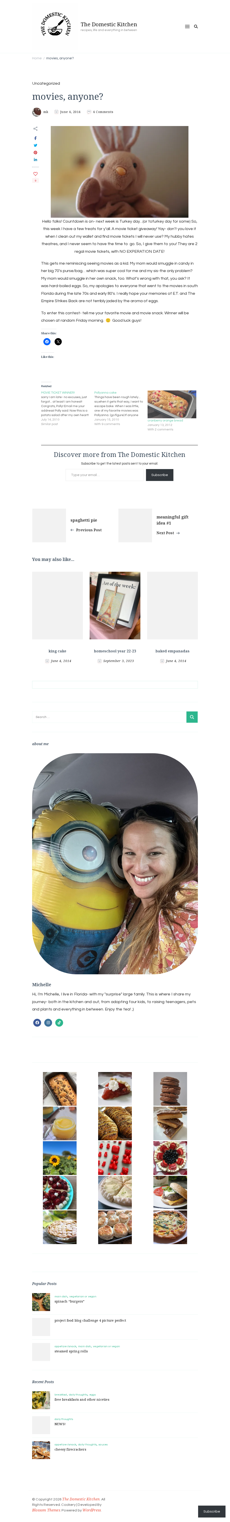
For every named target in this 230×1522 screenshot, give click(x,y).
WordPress (91, 1510)
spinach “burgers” (69, 1301)
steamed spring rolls (71, 1351)
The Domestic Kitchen (109, 24)
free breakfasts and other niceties (82, 1399)
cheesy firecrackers (70, 1449)
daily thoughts (78, 1394)
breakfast (61, 1394)
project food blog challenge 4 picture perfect (90, 1320)
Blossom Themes (46, 1510)
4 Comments (103, 111)
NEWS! (60, 1424)
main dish (61, 1296)
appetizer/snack (65, 1346)
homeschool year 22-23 (115, 651)
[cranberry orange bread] (172, 404)
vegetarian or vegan (82, 1296)
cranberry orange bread (165, 420)
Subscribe (159, 475)
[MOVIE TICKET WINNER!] (67, 408)
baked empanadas (172, 651)
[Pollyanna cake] (121, 408)
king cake (57, 651)
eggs (92, 1394)
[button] (59, 1089)
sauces (103, 1444)
